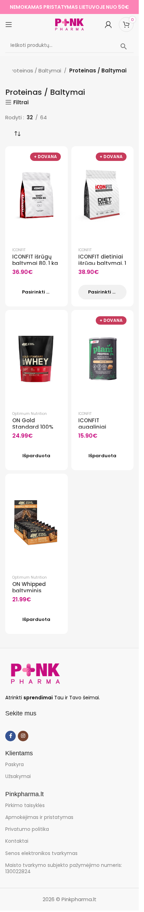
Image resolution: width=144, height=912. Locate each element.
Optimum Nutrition (29, 413)
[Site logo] (69, 24)
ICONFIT (19, 250)
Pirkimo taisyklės (25, 805)
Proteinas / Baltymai (34, 70)
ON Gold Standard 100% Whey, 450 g (32, 427)
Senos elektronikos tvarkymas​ (41, 853)
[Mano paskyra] (108, 24)
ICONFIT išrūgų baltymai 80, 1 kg (35, 260)
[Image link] (35, 673)
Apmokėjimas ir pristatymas (39, 817)
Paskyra (14, 764)
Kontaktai (16, 840)
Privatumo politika (27, 829)
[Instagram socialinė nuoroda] (23, 736)
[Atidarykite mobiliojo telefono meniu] (9, 24)
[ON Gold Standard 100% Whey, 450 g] (36, 358)
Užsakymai (18, 776)
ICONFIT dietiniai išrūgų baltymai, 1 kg (102, 263)
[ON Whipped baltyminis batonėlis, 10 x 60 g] (36, 522)
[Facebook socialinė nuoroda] (10, 736)
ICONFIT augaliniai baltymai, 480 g (100, 427)
